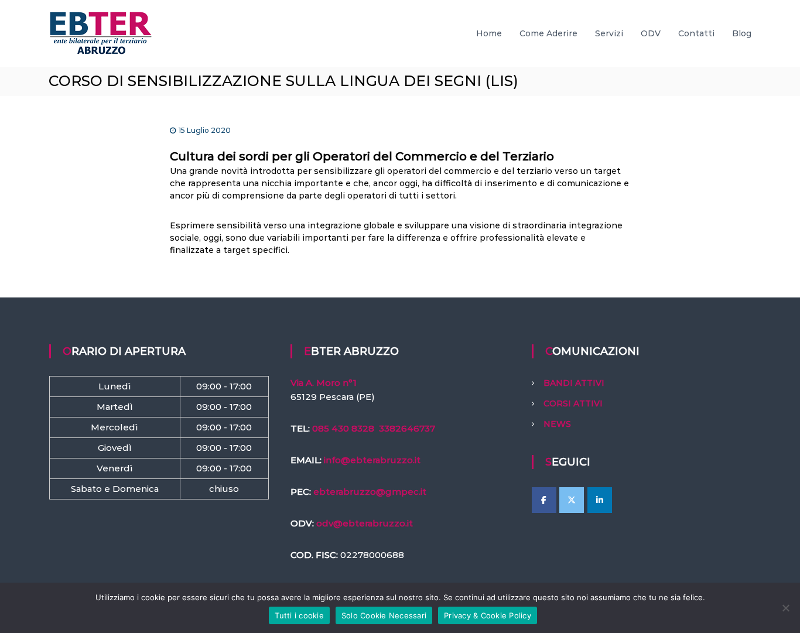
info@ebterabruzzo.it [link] (372, 460)
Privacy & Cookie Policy (487, 615)
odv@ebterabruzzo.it (364, 523)
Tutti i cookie (299, 615)
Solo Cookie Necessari (383, 615)
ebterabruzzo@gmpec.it (369, 491)
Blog (741, 33)
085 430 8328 (343, 428)
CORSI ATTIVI (573, 403)
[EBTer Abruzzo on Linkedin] (599, 500)
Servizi (609, 33)
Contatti (696, 33)
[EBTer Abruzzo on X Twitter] (571, 500)
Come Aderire (548, 33)
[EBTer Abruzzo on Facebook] (544, 500)
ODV (651, 33)
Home (489, 33)
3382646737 (407, 428)
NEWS (557, 424)
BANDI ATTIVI (573, 383)
